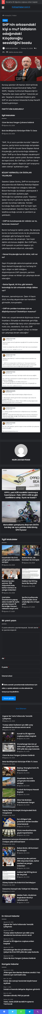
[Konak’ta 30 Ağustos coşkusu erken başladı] (8, 736)
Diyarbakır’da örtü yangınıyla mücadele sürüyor (11, 559)
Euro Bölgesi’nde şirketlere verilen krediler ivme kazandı (27, 821)
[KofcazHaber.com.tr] (21, 7)
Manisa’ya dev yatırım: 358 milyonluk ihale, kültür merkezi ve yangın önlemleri (9, 585)
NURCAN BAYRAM (11, 48)
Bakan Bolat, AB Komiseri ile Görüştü (30, 558)
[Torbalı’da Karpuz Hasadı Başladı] (8, 792)
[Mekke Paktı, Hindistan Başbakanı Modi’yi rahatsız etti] (8, 898)
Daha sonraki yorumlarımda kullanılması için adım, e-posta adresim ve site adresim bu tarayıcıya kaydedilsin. (19, 688)
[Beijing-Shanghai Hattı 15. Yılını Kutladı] (8, 771)
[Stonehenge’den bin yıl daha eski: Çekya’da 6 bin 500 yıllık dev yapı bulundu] (8, 747)
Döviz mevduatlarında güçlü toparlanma (26, 831)
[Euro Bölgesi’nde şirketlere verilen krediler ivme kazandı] (8, 822)
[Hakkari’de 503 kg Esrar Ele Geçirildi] (31, 574)
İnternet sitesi (7, 676)
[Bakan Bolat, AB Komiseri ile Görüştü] (31, 550)
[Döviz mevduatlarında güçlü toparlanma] (8, 832)
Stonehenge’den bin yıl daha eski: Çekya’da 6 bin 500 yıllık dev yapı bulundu (28, 746)
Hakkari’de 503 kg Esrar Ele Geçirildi (29, 582)
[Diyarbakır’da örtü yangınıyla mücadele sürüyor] (11, 550)
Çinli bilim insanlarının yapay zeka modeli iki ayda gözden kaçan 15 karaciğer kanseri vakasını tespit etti (10, 603)
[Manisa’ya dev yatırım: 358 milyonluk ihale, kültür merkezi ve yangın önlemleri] (11, 574)
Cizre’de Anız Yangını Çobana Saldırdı (18, 122)
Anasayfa (7, 15)
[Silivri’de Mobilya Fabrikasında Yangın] (8, 803)
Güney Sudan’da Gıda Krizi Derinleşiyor (19, 882)
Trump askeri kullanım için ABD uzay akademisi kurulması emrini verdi (17, 726)
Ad (3, 658)
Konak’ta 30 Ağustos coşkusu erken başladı (21, 2)
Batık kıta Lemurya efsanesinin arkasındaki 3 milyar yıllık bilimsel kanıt (20, 840)
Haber (14, 15)
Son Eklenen (21, 708)
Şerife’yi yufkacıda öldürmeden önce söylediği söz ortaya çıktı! (30, 600)
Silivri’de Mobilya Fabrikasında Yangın (26, 801)
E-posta (5, 667)
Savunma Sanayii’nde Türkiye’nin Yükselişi (20, 889)
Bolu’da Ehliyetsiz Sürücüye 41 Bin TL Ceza (19, 130)
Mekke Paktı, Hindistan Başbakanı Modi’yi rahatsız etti (26, 897)
